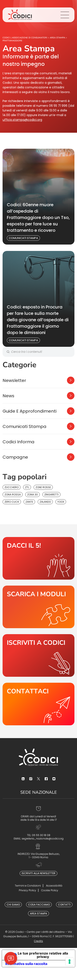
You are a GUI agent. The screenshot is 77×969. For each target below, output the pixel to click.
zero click (11, 502)
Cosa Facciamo (39, 904)
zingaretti (51, 494)
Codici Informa (18, 442)
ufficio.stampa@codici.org (22, 120)
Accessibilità (54, 885)
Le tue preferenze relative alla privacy (43, 955)
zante (29, 502)
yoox (60, 502)
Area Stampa (38, 913)
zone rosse (43, 487)
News (8, 396)
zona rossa (12, 494)
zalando (45, 502)
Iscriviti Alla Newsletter (38, 873)
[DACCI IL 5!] (38, 558)
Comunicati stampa (23, 238)
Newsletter (14, 380)
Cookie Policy (49, 890)
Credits (38, 941)
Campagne (15, 457)
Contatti (64, 904)
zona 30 (32, 494)
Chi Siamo (13, 904)
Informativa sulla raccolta (26, 964)
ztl (27, 487)
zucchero (11, 487)
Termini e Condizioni (28, 885)
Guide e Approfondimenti (29, 411)
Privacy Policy (27, 890)
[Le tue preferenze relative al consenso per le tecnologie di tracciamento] (69, 961)
